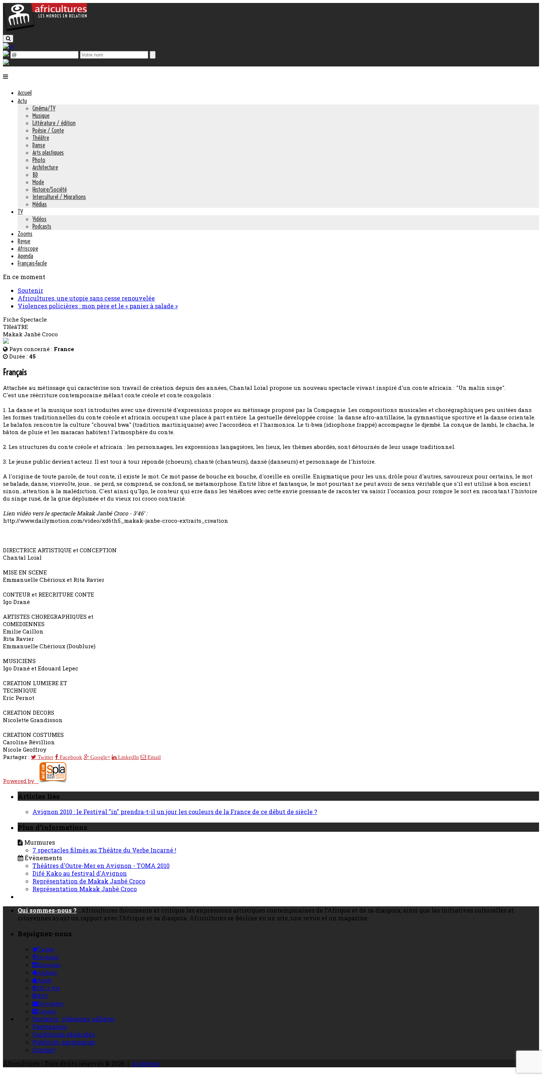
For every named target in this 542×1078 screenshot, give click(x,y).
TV (20, 211)
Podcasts (41, 226)
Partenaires (49, 1026)
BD (35, 174)
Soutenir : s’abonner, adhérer (73, 1019)
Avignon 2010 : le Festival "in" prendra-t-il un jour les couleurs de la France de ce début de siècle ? (174, 812)
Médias (39, 204)
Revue (24, 241)
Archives (145, 1063)
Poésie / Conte (48, 130)
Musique (40, 115)
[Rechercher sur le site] (8, 38)
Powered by (21, 781)
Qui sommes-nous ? (47, 910)
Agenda (25, 256)
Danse (38, 145)
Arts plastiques (48, 152)
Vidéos (39, 219)
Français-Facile (32, 263)
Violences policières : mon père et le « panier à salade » (98, 306)
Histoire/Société (49, 189)
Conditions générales (63, 1034)
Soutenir (30, 290)
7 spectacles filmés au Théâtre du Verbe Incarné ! (104, 850)
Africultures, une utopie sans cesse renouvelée (86, 298)
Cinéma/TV (43, 108)
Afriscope (28, 248)
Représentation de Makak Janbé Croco (88, 881)
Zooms (25, 233)
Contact (43, 1050)
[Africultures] (45, 30)
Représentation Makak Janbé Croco (84, 889)
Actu (22, 100)
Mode (38, 182)
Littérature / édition (54, 123)
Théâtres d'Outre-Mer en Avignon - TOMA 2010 (101, 865)
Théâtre (40, 137)
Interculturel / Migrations (59, 196)
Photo (38, 160)
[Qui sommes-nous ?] (6, 62)
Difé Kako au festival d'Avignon (79, 873)
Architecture (45, 167)
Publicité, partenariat (63, 1042)
